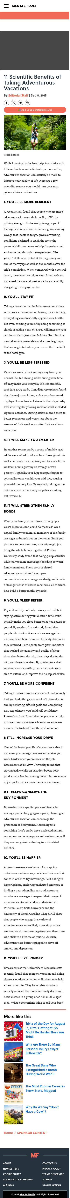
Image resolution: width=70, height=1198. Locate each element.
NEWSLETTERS (11, 1168)
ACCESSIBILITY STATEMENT (18, 1179)
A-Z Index (8, 1185)
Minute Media (27, 1194)
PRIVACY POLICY (51, 1168)
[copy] (27, 102)
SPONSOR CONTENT (32, 1132)
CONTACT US (49, 1163)
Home (8, 1132)
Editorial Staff (18, 95)
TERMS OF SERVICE (53, 1174)
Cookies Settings (51, 1185)
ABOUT (7, 1163)
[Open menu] (6, 5)
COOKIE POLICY (12, 1174)
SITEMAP (47, 1179)
